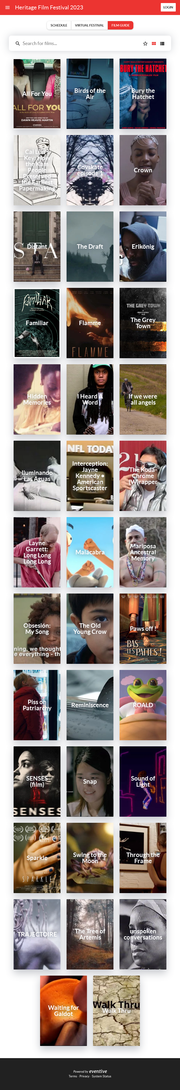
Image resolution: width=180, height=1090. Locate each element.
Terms (73, 1076)
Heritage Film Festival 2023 (49, 7)
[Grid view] (153, 43)
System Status (101, 1076)
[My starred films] (145, 43)
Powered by (80, 1072)
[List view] (162, 43)
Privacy (84, 1076)
